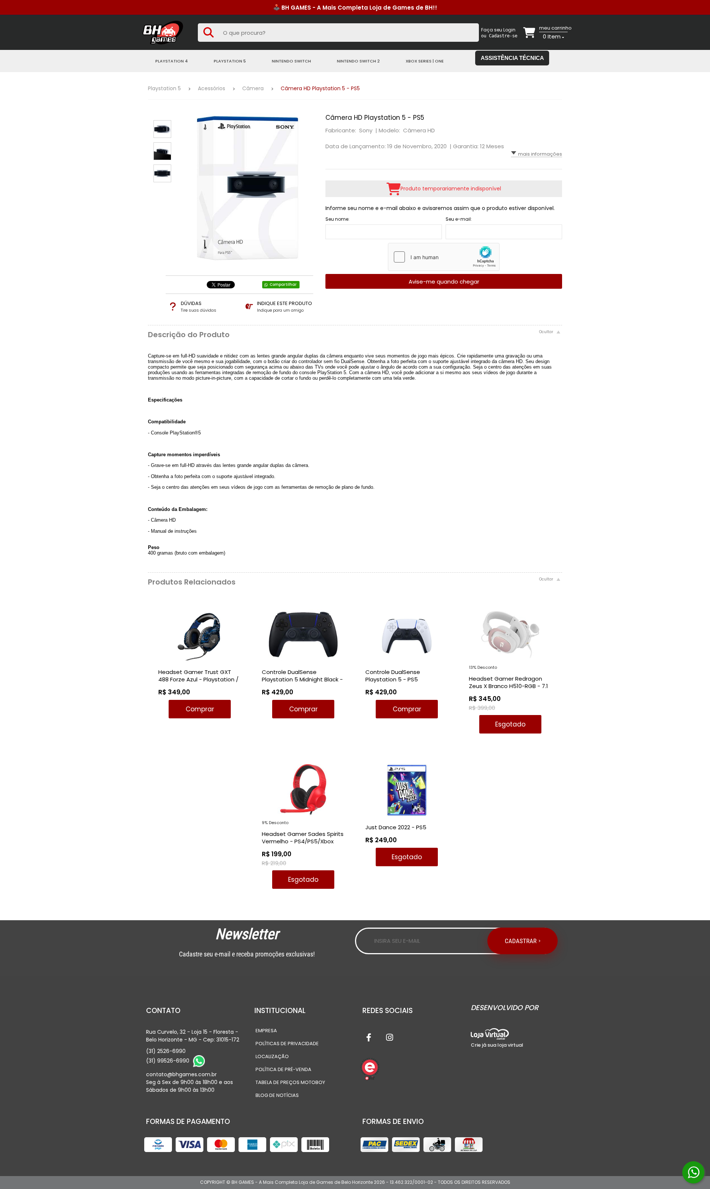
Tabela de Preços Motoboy (290, 1082)
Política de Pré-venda (283, 1069)
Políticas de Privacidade (287, 1043)
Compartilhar (283, 284)
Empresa (266, 1030)
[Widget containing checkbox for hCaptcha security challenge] (444, 257)
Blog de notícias (277, 1095)
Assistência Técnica (512, 58)
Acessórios (211, 88)
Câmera (253, 88)
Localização (272, 1056)
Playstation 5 (164, 88)
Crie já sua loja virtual (497, 1045)
